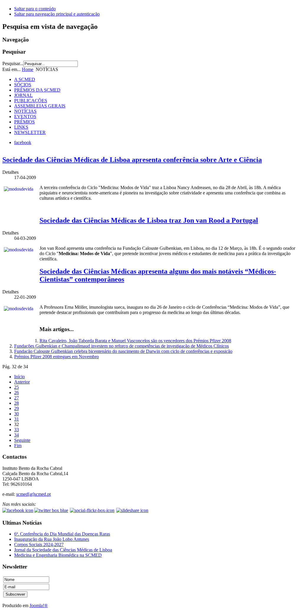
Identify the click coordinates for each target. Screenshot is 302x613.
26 (16, 392)
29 (16, 408)
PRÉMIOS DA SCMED (37, 89)
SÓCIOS (22, 84)
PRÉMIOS (24, 121)
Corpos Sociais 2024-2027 (39, 544)
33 (16, 429)
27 (16, 397)
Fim (18, 445)
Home (27, 69)
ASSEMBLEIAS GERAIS (39, 105)
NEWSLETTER (30, 132)
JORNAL (23, 95)
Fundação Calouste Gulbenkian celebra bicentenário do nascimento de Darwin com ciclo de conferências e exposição (123, 351)
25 (16, 387)
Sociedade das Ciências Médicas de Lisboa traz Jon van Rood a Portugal (149, 220)
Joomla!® (38, 605)
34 (16, 434)
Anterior (22, 381)
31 (16, 419)
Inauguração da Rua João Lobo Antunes (51, 539)
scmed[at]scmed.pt (33, 494)
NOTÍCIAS (25, 111)
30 (16, 413)
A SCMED (24, 79)
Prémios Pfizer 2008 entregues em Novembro (56, 356)
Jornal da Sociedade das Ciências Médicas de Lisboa (63, 549)
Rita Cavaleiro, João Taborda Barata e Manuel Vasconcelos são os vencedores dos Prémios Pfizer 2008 (135, 340)
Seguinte (22, 440)
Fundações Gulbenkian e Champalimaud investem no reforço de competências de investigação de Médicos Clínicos (121, 345)
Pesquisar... (12, 63)
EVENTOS (25, 116)
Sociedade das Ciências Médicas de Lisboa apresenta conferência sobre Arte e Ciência (132, 159)
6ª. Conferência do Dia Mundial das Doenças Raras (62, 533)
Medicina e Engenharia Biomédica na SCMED (58, 555)
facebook (22, 142)
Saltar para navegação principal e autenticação (57, 13)
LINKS (21, 127)
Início (19, 376)
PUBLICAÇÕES (30, 100)
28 (16, 403)
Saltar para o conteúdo (35, 8)
